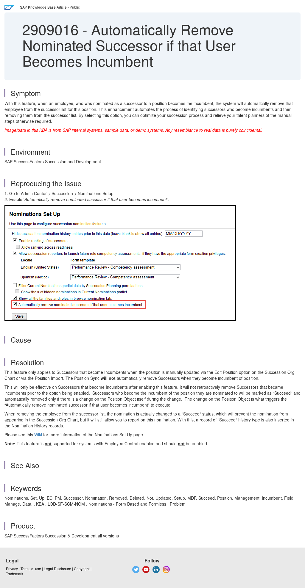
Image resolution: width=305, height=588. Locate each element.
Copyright (82, 568)
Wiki (38, 435)
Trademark (14, 573)
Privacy (12, 568)
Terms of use (31, 568)
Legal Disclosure (57, 568)
